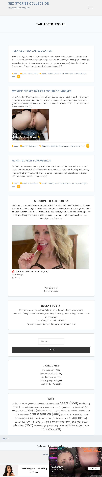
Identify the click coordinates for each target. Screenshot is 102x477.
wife (78, 146)
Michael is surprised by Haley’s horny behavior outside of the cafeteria (51, 310)
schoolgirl (82, 183)
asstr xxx (69, 73)
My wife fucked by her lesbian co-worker (42, 91)
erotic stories (71, 183)
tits (84, 73)
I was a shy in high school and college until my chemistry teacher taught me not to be (51, 314)
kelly (73, 146)
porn (33, 421)
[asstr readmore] (18, 76)
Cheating (65, 410)
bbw (15, 410)
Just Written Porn (49, 384)
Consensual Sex (78, 410)
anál (36, 404)
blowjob (34, 410)
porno (45, 422)
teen (78, 425)
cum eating (23, 414)
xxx (13, 77)
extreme (66, 414)
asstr (16, 73)
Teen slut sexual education (32, 50)
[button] (90, 7)
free (22, 418)
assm (54, 404)
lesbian (50, 418)
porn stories (60, 421)
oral (74, 418)
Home (4, 438)
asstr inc (39, 407)
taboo (65, 425)
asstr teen (59, 73)
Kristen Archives (51, 291)
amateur (26, 404)
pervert (20, 422)
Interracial (39, 418)
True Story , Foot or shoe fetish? (51, 321)
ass (45, 404)
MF (59, 418)
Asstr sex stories (30, 73)
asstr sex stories (53, 407)
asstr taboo (69, 407)
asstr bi (54, 146)
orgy (82, 418)
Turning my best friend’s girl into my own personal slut (51, 324)
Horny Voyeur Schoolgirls (31, 160)
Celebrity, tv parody (49, 381)
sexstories (41, 426)
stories (53, 426)
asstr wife (82, 407)
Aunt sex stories (49, 377)
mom (66, 418)
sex (76, 421)
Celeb (44, 410)
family (77, 414)
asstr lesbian (48, 73)
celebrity (54, 410)
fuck (29, 418)
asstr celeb (27, 407)
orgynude (78, 73)
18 (43, 146)
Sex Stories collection (28, 3)
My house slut (51, 317)
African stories (49, 370)
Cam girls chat (51, 288)
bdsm (23, 410)
